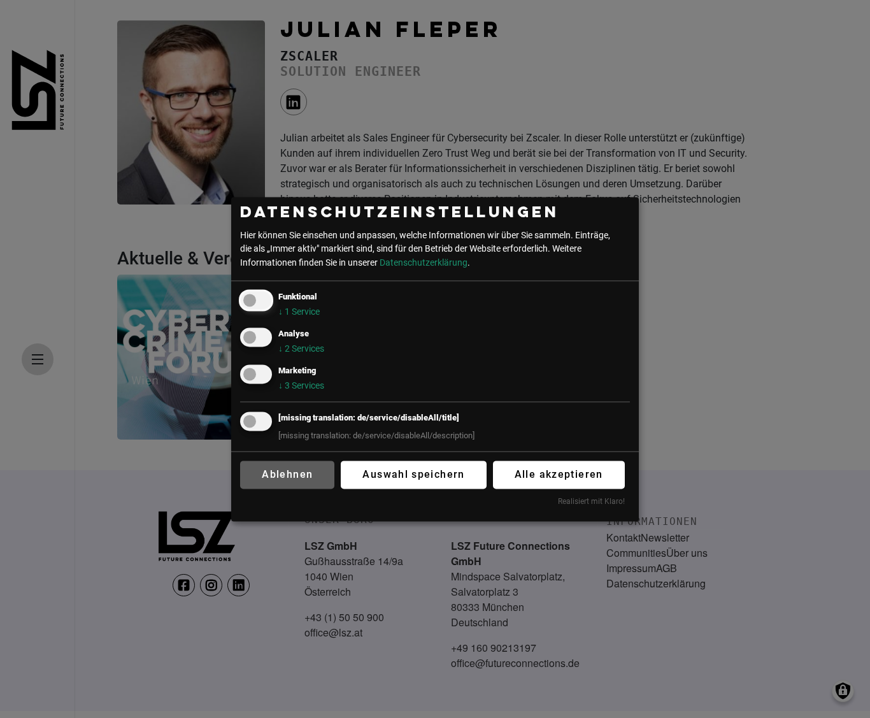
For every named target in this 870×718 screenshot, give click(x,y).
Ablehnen (287, 475)
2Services (301, 348)
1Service (299, 311)
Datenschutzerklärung (423, 262)
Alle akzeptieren (559, 475)
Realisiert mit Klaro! (591, 502)
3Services (301, 385)
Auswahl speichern (413, 475)
